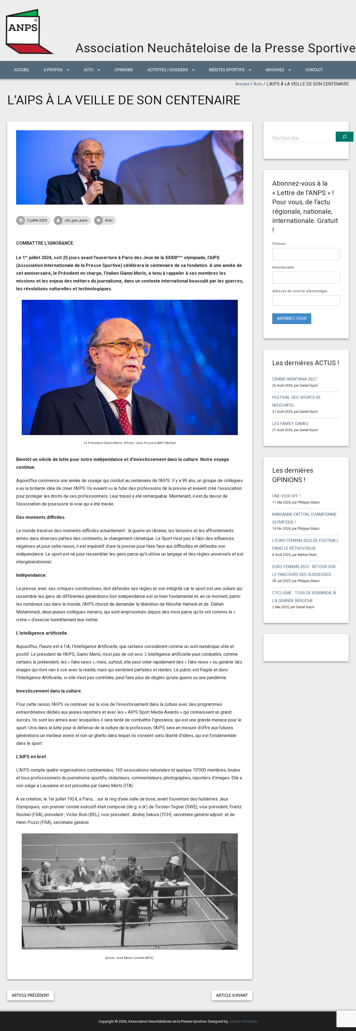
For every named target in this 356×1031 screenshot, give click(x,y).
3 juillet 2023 (37, 220)
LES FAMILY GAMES (290, 423)
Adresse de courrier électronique (299, 291)
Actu (258, 84)
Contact (314, 70)
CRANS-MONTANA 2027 (294, 379)
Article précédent (30, 995)
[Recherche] (344, 137)
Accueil (21, 70)
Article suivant (232, 995)
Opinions (124, 70)
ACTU (88, 70)
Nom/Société (283, 267)
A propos (53, 70)
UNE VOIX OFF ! (286, 496)
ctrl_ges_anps (76, 220)
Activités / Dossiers (167, 70)
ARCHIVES (275, 70)
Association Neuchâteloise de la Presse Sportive (215, 48)
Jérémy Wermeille (243, 1021)
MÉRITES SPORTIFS (226, 70)
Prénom (278, 244)
